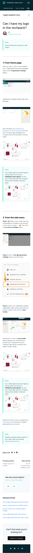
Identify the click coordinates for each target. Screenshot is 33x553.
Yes (8, 486)
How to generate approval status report (15, 502)
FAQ (28, 8)
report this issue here (12, 441)
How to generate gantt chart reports (14, 514)
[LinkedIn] (17, 452)
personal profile (8, 422)
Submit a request (16, 538)
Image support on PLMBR (8, 464)
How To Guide (20, 8)
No (14, 486)
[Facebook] (12, 452)
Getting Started (8, 8)
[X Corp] (14, 452)
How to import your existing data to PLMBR (14, 510)
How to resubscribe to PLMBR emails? (25, 465)
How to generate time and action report (16, 517)
